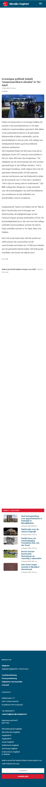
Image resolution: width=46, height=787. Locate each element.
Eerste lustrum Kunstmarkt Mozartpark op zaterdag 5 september (31, 554)
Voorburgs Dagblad (9, 748)
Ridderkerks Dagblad (10, 745)
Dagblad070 (6, 739)
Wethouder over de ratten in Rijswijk (30, 530)
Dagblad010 (6, 735)
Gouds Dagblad (8, 742)
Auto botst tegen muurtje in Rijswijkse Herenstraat (30, 567)
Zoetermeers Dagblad (11, 752)
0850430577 (10, 711)
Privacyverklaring (9, 678)
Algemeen (6, 720)
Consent (5, 685)
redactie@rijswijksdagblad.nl (14, 714)
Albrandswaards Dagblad (12, 729)
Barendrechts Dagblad (11, 732)
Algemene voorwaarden (12, 682)
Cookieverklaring (9, 675)
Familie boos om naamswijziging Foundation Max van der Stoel (30, 541)
